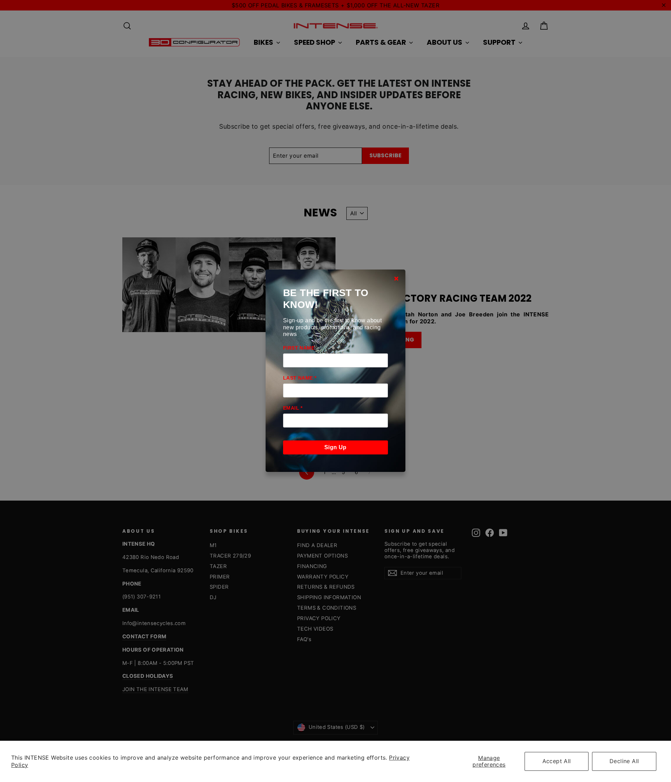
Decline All (624, 761)
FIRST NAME (299, 348)
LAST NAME (299, 378)
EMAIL (293, 408)
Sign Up (335, 447)
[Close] (396, 278)
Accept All (556, 761)
